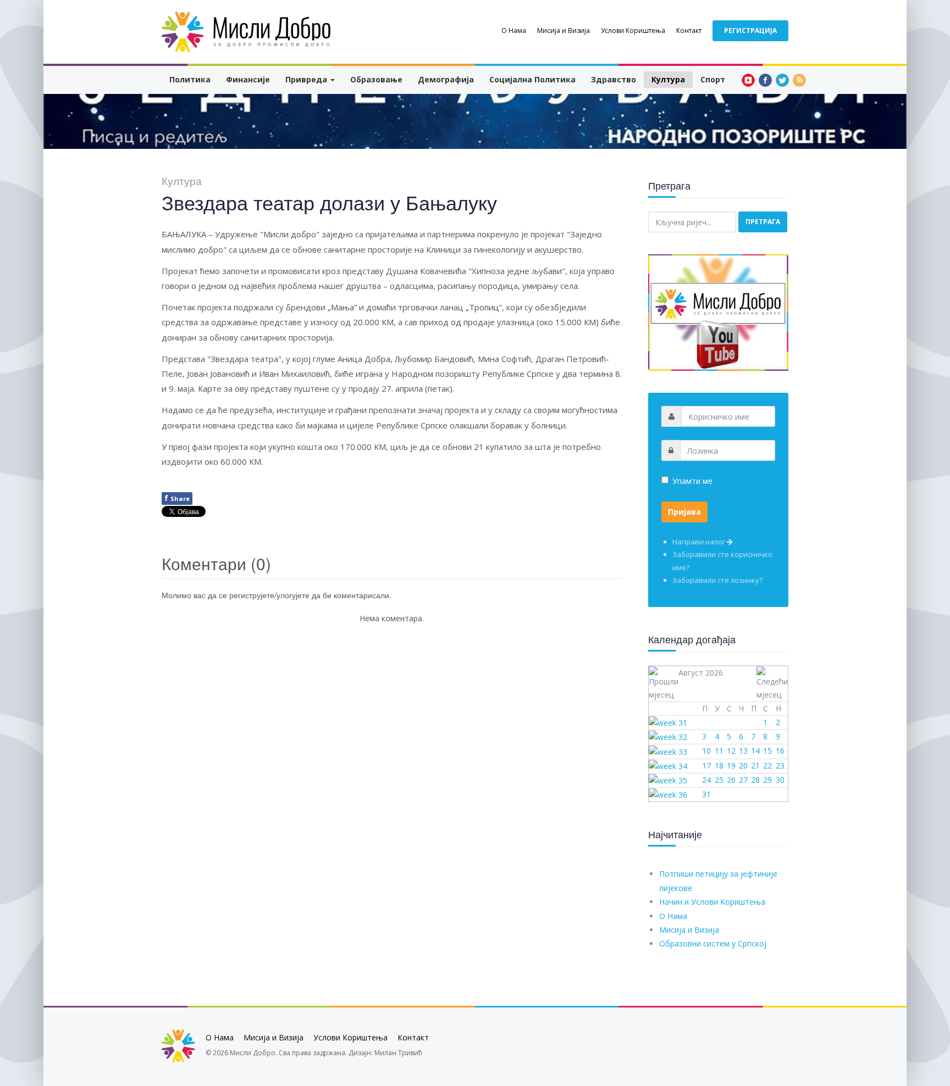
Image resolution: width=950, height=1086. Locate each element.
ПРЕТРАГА (762, 221)
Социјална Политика (532, 79)
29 (767, 780)
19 (731, 765)
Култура (668, 79)
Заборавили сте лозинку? (717, 580)
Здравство (613, 79)
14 (755, 750)
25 (719, 780)
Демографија (446, 79)
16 (780, 750)
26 (731, 780)
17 (706, 765)
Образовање (376, 79)
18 (719, 765)
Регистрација (750, 30)
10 (706, 750)
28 (755, 780)
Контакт (689, 30)
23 (780, 765)
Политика (190, 79)
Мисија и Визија (563, 30)
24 (706, 780)
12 (731, 750)
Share (177, 498)
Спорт (712, 79)
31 (706, 794)
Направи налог (699, 542)
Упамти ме (692, 481)
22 (767, 765)
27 (743, 780)
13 (743, 750)
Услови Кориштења (633, 30)
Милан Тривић (398, 1052)
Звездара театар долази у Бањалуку (329, 202)
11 (719, 750)
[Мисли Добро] (247, 32)
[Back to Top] (923, 996)
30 (780, 780)
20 (743, 765)
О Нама (513, 30)
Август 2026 (700, 672)
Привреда (307, 79)
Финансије (248, 79)
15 (767, 750)
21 (755, 765)
